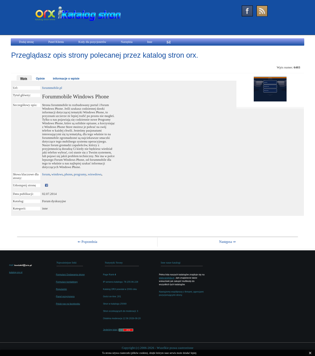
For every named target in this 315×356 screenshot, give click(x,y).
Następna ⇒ (227, 242)
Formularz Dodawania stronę (70, 274)
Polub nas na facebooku (68, 304)
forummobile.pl (52, 88)
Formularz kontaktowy (67, 282)
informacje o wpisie (66, 78)
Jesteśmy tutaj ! (110, 329)
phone (68, 174)
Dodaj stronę (26, 41)
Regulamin (61, 289)
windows (57, 174)
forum (46, 174)
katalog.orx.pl (15, 272)
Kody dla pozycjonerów (92, 41)
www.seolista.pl (166, 278)
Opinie (40, 78)
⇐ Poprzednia (87, 242)
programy (80, 174)
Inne (149, 41)
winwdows (95, 174)
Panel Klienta (56, 41)
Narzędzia (127, 41)
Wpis (23, 78)
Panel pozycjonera (65, 296)
